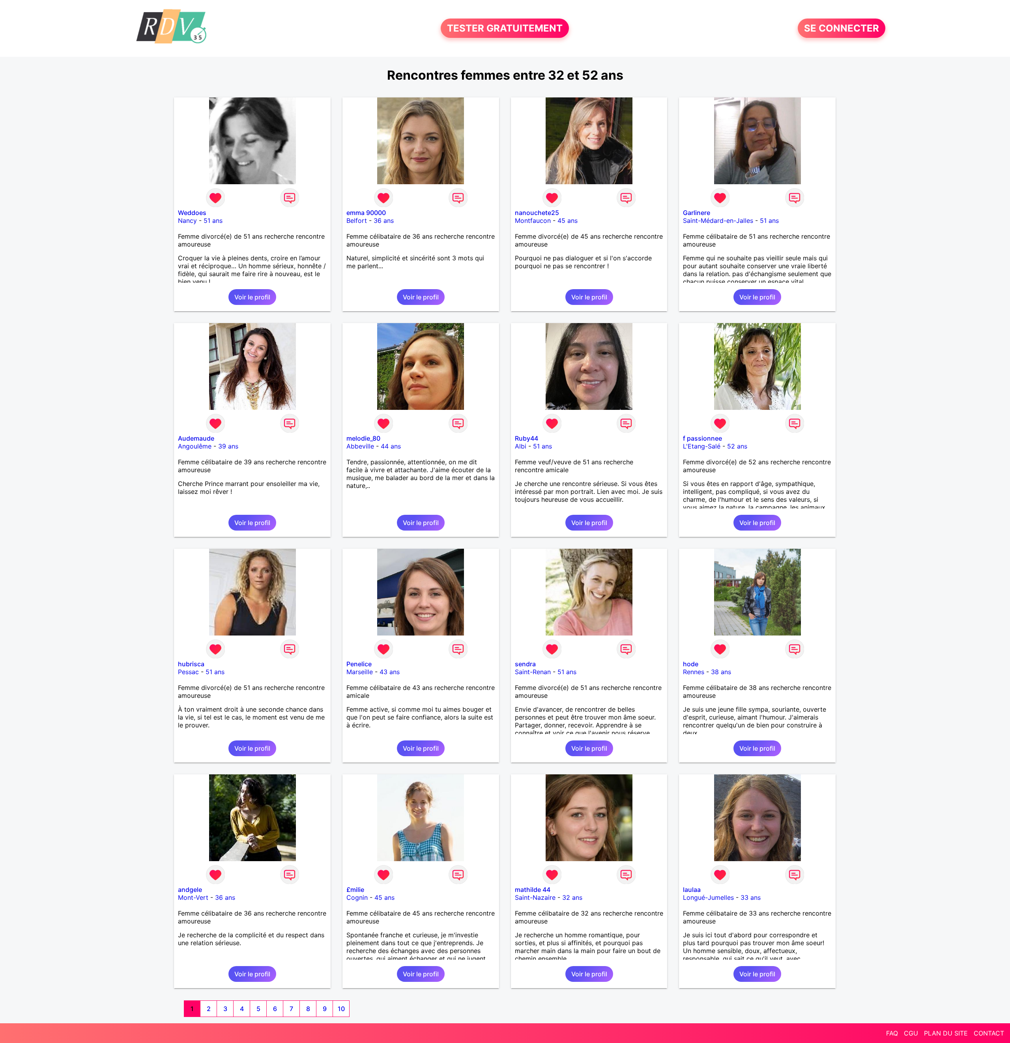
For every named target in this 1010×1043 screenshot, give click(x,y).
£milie (355, 889)
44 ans (391, 446)
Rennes (693, 672)
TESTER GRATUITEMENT (505, 28)
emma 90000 (366, 213)
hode (690, 664)
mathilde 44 (532, 889)
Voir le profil (252, 297)
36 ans (384, 220)
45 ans (567, 220)
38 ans (721, 672)
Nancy (187, 220)
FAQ (892, 1033)
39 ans (228, 446)
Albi (520, 446)
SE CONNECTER (841, 28)
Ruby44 (526, 438)
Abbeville (360, 446)
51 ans (213, 220)
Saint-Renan (533, 672)
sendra (525, 664)
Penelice (359, 664)
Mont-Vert (193, 897)
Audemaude (196, 438)
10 (341, 1009)
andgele (190, 889)
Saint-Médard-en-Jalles (718, 220)
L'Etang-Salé (701, 446)
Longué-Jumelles (708, 897)
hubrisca (191, 664)
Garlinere (696, 213)
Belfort (356, 220)
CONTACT (989, 1033)
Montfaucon (533, 220)
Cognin (357, 897)
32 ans (572, 897)
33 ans (751, 897)
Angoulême (194, 446)
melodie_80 (363, 438)
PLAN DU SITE (946, 1033)
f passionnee (702, 438)
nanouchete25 (537, 213)
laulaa (692, 889)
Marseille (359, 672)
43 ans (390, 672)
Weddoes (192, 213)
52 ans (737, 446)
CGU (911, 1033)
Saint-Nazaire (535, 897)
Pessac (188, 672)
